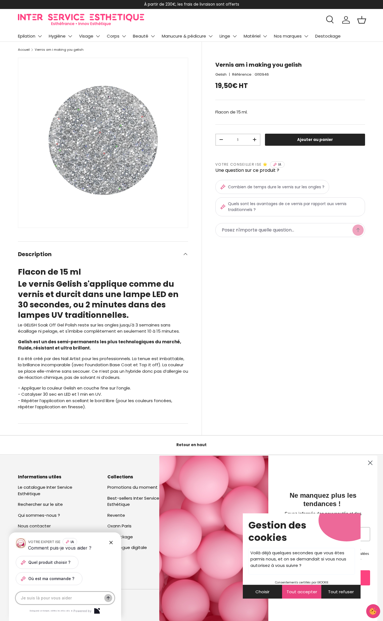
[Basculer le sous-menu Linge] (234, 36)
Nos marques (288, 36)
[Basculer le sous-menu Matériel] (265, 36)
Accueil (24, 49)
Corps (113, 36)
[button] (362, 20)
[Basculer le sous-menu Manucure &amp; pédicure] (210, 36)
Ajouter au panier (315, 139)
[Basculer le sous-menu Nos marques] (306, 36)
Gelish (221, 74)
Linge (225, 36)
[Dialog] (97, 611)
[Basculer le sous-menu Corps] (124, 36)
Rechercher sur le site (40, 504)
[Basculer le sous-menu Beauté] (152, 36)
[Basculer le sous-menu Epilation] (39, 36)
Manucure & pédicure (184, 36)
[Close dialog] (370, 463)
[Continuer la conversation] (108, 598)
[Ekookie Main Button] (373, 611)
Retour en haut (191, 445)
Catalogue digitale (127, 547)
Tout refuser (341, 592)
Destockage (328, 36)
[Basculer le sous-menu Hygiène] (70, 36)
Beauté (140, 36)
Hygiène (57, 36)
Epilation (26, 36)
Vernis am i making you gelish (59, 49)
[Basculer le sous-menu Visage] (97, 36)
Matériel (252, 36)
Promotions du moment (132, 487)
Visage (86, 36)
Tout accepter (302, 592)
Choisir (262, 592)
